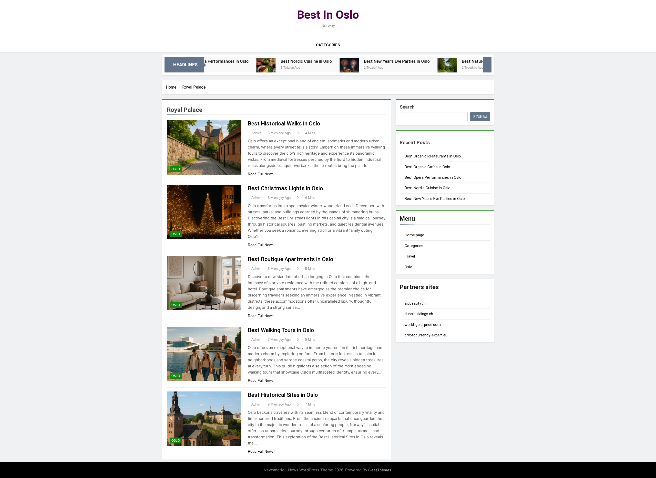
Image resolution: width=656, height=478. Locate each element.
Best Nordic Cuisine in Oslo (283, 61)
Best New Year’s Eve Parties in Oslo (373, 61)
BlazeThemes (379, 470)
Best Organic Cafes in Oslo (427, 167)
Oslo (175, 169)
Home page (414, 235)
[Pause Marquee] (487, 64)
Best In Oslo (328, 15)
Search (407, 107)
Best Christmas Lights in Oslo (285, 188)
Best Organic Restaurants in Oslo (433, 156)
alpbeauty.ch (415, 303)
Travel (410, 256)
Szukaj (480, 116)
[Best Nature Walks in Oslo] (423, 68)
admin (256, 133)
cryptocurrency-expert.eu (426, 335)
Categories (328, 45)
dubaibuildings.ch (419, 314)
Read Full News (260, 174)
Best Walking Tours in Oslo (281, 330)
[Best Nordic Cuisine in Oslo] (242, 68)
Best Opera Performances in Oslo (433, 177)
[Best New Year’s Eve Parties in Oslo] (325, 68)
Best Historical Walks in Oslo (284, 123)
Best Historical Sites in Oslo (283, 395)
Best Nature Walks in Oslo (462, 61)
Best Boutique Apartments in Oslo (290, 259)
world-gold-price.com (423, 324)
